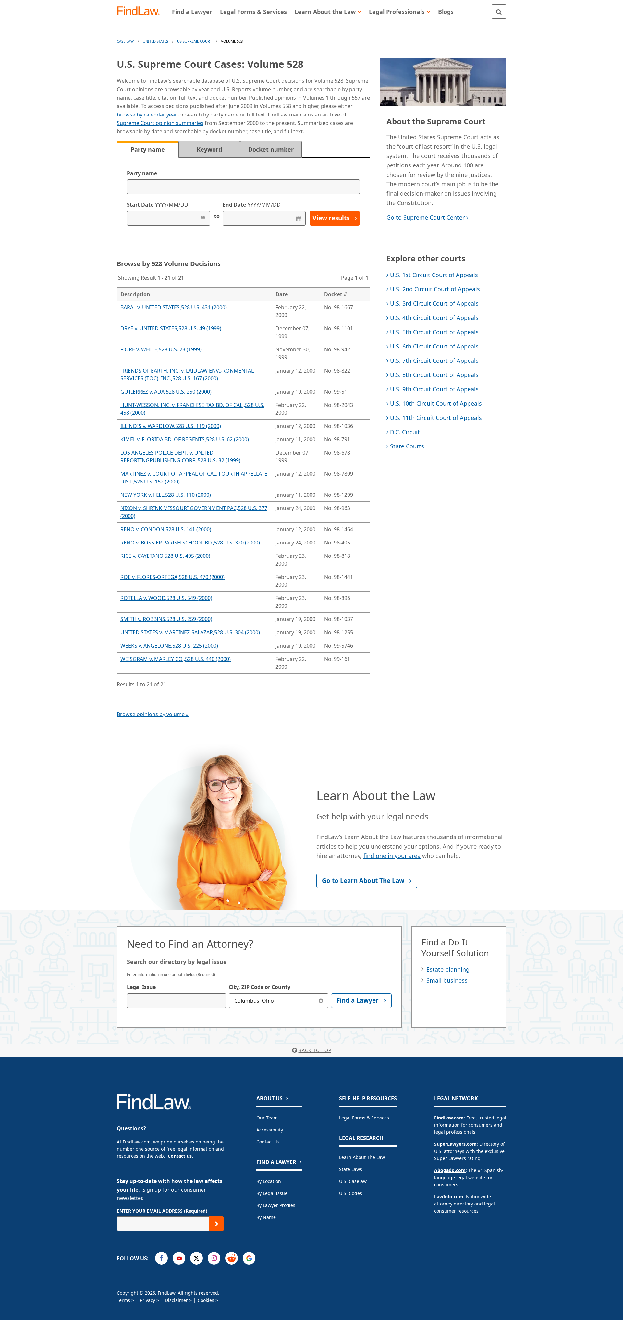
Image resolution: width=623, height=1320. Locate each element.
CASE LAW (125, 41)
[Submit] (216, 1223)
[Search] (499, 11)
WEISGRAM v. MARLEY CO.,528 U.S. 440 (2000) (175, 659)
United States (155, 41)
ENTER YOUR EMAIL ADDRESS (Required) (162, 1211)
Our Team (267, 1118)
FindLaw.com (449, 1118)
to (216, 216)
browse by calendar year (147, 114)
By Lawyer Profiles (275, 1205)
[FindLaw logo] (141, 11)
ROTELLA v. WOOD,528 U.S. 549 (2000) (166, 598)
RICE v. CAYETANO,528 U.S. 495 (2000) (165, 555)
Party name (142, 173)
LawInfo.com (448, 1196)
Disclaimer (176, 1300)
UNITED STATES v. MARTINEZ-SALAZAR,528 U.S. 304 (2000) (190, 632)
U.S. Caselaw (353, 1181)
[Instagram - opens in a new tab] (214, 1258)
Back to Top (315, 1050)
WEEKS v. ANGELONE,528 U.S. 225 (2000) (169, 645)
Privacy (147, 1300)
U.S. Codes (350, 1193)
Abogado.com (450, 1170)
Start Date (157, 204)
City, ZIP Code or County (259, 987)
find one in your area (392, 856)
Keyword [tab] (209, 149)
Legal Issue (141, 987)
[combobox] (176, 1000)
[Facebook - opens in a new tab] (161, 1258)
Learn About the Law (362, 1157)
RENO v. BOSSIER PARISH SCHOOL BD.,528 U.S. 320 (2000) (190, 542)
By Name (266, 1217)
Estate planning (448, 969)
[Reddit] (231, 1258)
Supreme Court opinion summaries (160, 123)
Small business (447, 980)
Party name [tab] (148, 149)
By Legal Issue (271, 1193)
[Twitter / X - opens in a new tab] (196, 1258)
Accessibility (269, 1130)
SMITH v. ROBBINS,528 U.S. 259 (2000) (166, 619)
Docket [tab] (271, 149)
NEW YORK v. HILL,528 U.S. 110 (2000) (165, 494)
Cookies (206, 1300)
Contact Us (268, 1142)
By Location (268, 1181)
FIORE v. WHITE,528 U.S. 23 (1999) (161, 349)
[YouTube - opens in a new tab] (179, 1258)
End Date (252, 204)
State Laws (350, 1169)
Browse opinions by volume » (153, 714)
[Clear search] (321, 1000)
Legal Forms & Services (364, 1118)
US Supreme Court (194, 41)
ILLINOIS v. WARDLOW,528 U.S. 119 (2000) (170, 426)
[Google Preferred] (249, 1258)
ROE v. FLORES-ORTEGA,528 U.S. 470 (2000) (172, 577)
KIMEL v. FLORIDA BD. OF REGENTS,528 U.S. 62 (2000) (184, 439)
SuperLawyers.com (455, 1144)
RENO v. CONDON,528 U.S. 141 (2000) (165, 529)
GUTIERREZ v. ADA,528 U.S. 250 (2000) (166, 391)
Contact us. (180, 1156)
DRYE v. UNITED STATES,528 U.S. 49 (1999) (170, 328)
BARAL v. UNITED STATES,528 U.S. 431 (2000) (173, 307)
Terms (123, 1300)
